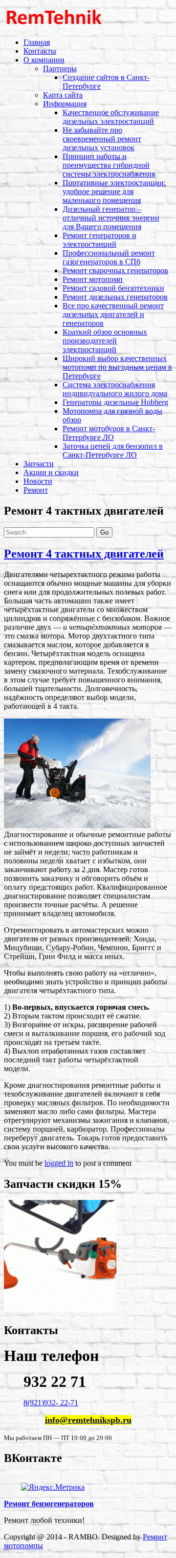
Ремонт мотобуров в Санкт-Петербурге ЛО (109, 432)
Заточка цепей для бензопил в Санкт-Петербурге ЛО (113, 450)
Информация (65, 104)
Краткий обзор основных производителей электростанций (105, 341)
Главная (36, 42)
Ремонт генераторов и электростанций (99, 239)
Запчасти (38, 463)
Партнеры (60, 68)
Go (104, 532)
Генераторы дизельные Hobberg (115, 402)
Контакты (39, 51)
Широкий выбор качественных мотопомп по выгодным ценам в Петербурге (117, 367)
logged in (58, 1163)
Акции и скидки (51, 472)
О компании (44, 60)
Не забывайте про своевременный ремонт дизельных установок (102, 139)
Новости (37, 481)
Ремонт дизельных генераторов (115, 297)
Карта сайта (63, 95)
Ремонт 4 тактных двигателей (84, 553)
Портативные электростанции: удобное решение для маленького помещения (114, 191)
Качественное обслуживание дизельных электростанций (111, 116)
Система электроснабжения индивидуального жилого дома (115, 389)
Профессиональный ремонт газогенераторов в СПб (109, 257)
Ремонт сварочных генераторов (115, 270)
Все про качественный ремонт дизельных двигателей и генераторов (113, 314)
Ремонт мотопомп (93, 279)
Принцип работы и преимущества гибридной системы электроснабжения (109, 165)
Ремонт (35, 490)
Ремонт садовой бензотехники (113, 288)
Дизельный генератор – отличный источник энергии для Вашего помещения (111, 218)
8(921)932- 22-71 (50, 1402)
